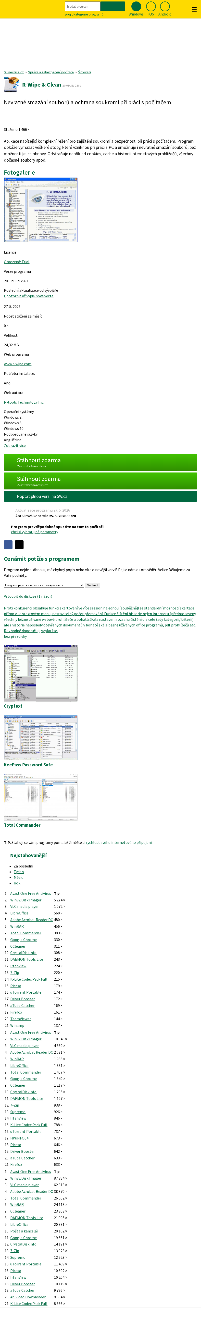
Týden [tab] (19, 871)
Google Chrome (23, 939)
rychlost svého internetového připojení (119, 842)
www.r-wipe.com (17, 363)
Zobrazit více (15, 445)
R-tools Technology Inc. (24, 402)
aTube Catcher (22, 1005)
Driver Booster (22, 998)
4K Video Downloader (28, 1296)
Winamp (17, 1025)
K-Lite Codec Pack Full (28, 979)
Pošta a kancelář (24, 1231)
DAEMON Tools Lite (26, 959)
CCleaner (17, 946)
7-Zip (14, 972)
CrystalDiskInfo (23, 952)
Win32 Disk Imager (25, 899)
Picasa (15, 985)
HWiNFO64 (19, 1138)
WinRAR (17, 926)
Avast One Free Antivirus (30, 893)
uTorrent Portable (25, 992)
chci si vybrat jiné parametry (34, 531)
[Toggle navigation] (194, 9)
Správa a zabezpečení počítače (51, 72)
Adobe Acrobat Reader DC (31, 919)
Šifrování (84, 72)
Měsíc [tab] (18, 877)
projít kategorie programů (84, 14)
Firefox (16, 1012)
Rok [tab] (17, 883)
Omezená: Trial (16, 261)
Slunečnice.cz (14, 72)
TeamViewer (20, 1018)
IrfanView (18, 965)
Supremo (17, 1111)
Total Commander (25, 932)
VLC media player (24, 906)
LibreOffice (19, 913)
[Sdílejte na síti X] (19, 544)
